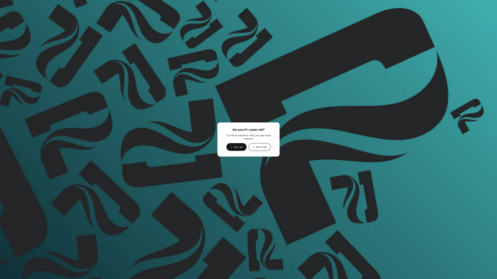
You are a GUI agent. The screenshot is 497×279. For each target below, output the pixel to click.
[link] (260, 147)
